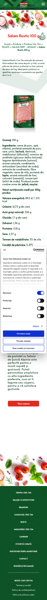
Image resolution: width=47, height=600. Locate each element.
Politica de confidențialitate (23, 590)
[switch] (40, 301)
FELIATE (5, 46)
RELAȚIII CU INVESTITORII (23, 500)
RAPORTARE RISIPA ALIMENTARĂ (23, 551)
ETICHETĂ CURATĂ (23, 544)
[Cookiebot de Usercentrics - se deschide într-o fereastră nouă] (33, 250)
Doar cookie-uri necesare (23, 348)
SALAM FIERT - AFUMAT (24, 46)
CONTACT (23, 558)
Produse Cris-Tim (32, 43)
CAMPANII (23, 536)
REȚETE (23, 522)
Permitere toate (23, 334)
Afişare (36, 326)
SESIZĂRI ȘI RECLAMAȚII (24, 566)
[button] (43, 3)
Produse (17, 43)
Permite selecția (23, 341)
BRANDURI (23, 507)
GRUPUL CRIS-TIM (23, 492)
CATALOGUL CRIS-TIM (23, 514)
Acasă (7, 43)
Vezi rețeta (23, 403)
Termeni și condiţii (23, 585)
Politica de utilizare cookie (23, 595)
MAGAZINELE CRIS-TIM (23, 529)
